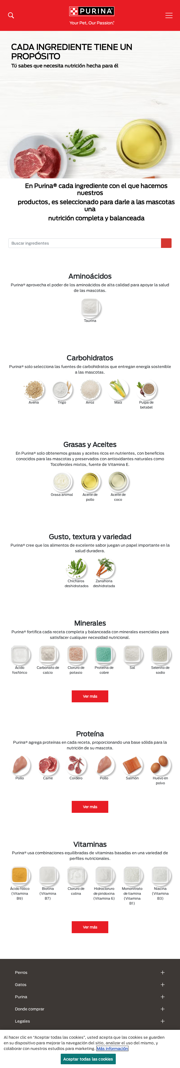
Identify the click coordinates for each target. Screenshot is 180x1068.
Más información (112, 1048)
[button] (168, 15)
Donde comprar (29, 1009)
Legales (22, 1021)
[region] (90, 1049)
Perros (21, 972)
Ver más (90, 696)
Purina (21, 996)
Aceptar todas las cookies (88, 1059)
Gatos (20, 984)
